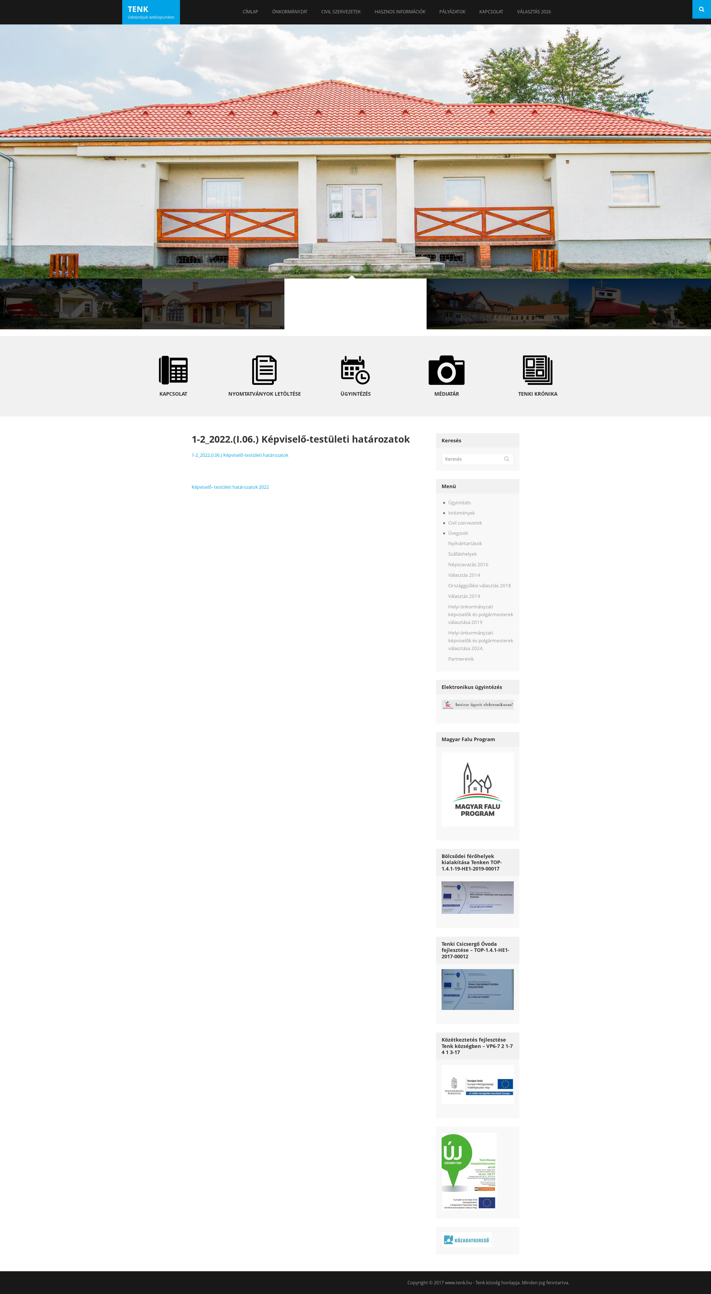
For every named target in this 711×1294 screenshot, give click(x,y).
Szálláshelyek (462, 554)
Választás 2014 (464, 575)
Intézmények (461, 513)
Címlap (250, 12)
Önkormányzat (289, 12)
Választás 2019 (464, 596)
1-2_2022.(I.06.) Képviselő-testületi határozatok (240, 455)
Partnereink (461, 659)
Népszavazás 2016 (468, 564)
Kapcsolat (491, 12)
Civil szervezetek (341, 12)
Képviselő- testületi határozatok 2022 (230, 487)
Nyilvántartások (465, 543)
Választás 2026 (534, 12)
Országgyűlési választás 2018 (479, 585)
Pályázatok (452, 12)
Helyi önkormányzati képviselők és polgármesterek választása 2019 (480, 614)
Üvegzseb (458, 533)
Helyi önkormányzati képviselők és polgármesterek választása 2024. (480, 640)
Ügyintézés (459, 503)
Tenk (138, 9)
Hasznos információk (400, 12)
